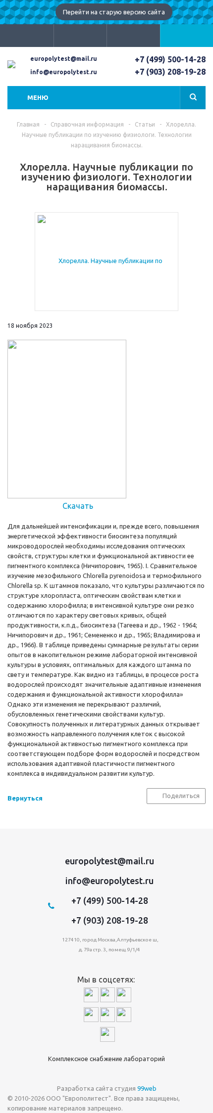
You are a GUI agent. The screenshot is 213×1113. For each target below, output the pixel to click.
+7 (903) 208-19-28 (170, 71)
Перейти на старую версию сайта (114, 11)
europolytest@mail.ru (63, 58)
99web (147, 1088)
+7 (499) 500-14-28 (170, 59)
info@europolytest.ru (63, 72)
